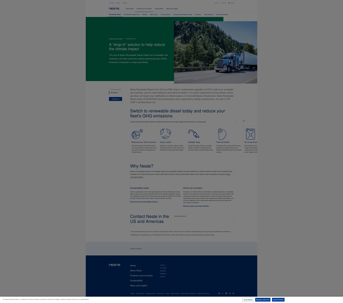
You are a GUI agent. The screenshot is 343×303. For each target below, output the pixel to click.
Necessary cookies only (262, 300)
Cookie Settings (248, 300)
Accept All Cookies (278, 300)
